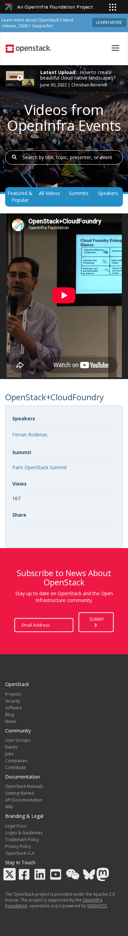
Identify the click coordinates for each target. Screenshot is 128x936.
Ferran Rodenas (29, 434)
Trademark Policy (22, 839)
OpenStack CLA (19, 853)
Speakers (108, 193)
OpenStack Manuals (24, 786)
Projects (13, 694)
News (10, 721)
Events (11, 747)
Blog (9, 714)
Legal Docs (15, 826)
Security (12, 701)
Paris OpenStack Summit (39, 467)
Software (13, 708)
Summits (78, 193)
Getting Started (19, 793)
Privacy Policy (18, 846)
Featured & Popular (20, 196)
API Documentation (23, 800)
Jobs (9, 754)
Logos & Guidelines (24, 833)
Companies (16, 761)
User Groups (17, 740)
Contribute (15, 767)
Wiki (9, 807)
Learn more (109, 22)
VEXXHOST (97, 906)
